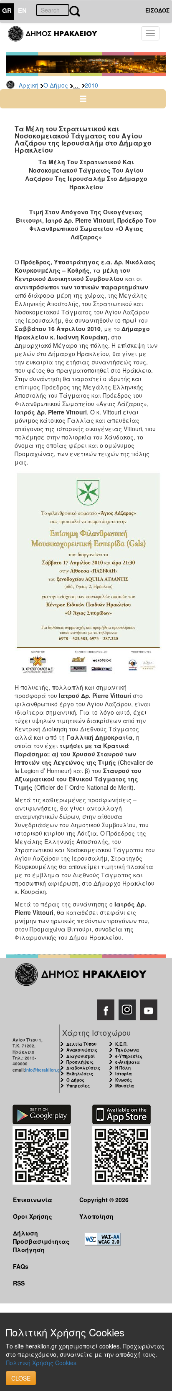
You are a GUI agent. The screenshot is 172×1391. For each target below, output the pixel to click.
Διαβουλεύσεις (83, 1068)
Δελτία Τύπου (81, 1044)
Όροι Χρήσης (32, 1216)
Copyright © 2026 (104, 1199)
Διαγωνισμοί (80, 1056)
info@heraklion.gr (43, 1070)
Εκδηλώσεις (79, 1074)
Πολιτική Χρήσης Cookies (41, 1362)
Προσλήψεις (80, 1062)
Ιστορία (123, 1074)
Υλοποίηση (96, 1216)
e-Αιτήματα (127, 1062)
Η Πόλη (123, 1068)
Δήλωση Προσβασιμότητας (39, 1237)
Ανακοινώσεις (81, 1050)
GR (7, 10)
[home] (57, 37)
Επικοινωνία (32, 1199)
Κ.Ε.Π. (121, 1044)
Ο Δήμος (55, 85)
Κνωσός (123, 1080)
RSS (19, 1283)
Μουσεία (124, 1086)
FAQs (20, 1266)
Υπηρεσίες (78, 1086)
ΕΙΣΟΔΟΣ (157, 10)
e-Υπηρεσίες (128, 1056)
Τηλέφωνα (127, 1050)
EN (22, 10)
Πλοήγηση (29, 1249)
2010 (91, 85)
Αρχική (28, 85)
